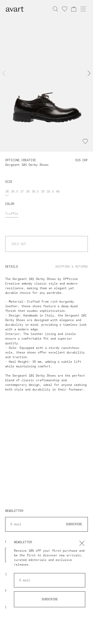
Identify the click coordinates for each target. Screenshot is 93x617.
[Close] (82, 543)
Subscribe (50, 599)
